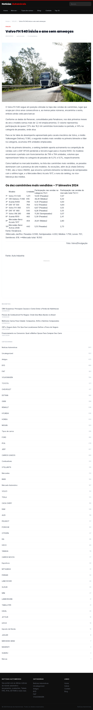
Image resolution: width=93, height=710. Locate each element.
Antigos (46, 359)
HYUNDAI (46, 413)
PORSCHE (46, 527)
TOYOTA (46, 383)
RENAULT (46, 407)
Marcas (46, 659)
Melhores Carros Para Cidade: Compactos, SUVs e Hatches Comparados (30, 321)
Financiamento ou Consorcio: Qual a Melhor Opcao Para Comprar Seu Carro (32, 333)
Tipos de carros (46, 431)
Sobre (66, 686)
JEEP (46, 449)
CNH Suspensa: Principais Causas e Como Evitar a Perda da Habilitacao (30, 309)
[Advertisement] (46, 277)
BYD (46, 365)
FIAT (46, 371)
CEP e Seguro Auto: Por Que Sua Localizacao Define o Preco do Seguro (30, 327)
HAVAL (46, 611)
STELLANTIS (46, 467)
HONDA (46, 419)
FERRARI (46, 575)
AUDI (46, 515)
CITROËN (46, 533)
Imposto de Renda (46, 629)
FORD (46, 437)
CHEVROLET (46, 389)
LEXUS (46, 623)
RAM (46, 509)
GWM (46, 401)
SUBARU (46, 653)
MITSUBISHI (46, 569)
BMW (46, 479)
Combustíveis (46, 461)
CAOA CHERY (46, 503)
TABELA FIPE (46, 605)
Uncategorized (46, 353)
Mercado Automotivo (46, 485)
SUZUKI (46, 587)
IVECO (46, 545)
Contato (67, 689)
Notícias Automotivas (46, 347)
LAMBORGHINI (46, 599)
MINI (46, 593)
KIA (46, 539)
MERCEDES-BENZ (46, 641)
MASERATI (46, 647)
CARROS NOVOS (46, 557)
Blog (66, 691)
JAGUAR (46, 635)
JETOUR (46, 617)
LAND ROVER (46, 581)
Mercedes (46, 473)
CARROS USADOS (46, 455)
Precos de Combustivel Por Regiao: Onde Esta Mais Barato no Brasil (29, 315)
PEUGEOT (46, 521)
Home (8, 21)
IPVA (46, 443)
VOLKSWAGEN (46, 377)
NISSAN (46, 425)
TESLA (46, 497)
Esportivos (46, 563)
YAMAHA (46, 551)
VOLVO (14, 21)
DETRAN (46, 395)
